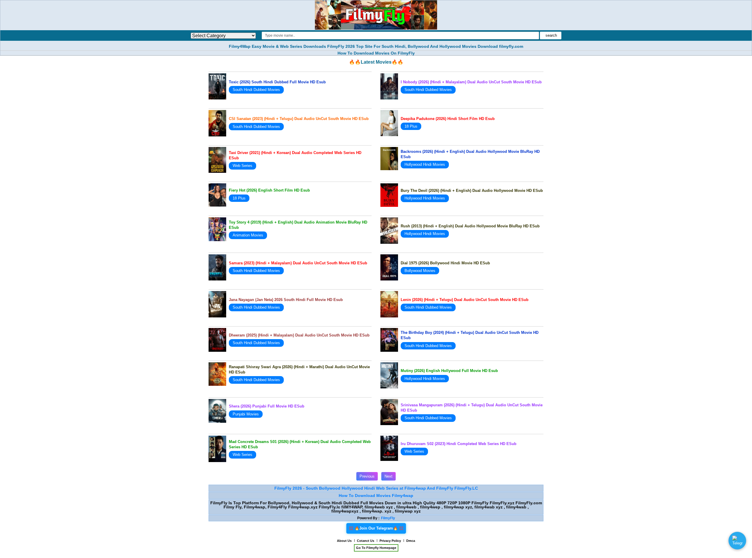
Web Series (242, 165)
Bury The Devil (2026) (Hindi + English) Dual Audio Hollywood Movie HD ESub (472, 190)
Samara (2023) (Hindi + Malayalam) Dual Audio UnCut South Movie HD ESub (298, 263)
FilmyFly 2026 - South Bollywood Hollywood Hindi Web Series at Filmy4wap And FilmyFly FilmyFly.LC (376, 488)
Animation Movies (248, 235)
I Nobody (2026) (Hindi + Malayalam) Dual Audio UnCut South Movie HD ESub (471, 82)
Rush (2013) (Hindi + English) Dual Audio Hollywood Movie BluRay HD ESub (470, 226)
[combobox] (400, 35)
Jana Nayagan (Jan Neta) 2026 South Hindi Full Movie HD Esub (286, 299)
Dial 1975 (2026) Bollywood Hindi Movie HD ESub (445, 263)
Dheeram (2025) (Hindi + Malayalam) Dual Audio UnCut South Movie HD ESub (299, 335)
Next (388, 476)
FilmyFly (388, 518)
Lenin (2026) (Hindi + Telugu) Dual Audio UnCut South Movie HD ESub (464, 299)
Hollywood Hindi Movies (424, 164)
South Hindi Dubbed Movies (256, 89)
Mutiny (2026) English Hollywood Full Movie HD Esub (449, 370)
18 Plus (410, 126)
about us (344, 540)
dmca (410, 540)
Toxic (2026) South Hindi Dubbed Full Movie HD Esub (277, 82)
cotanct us (365, 540)
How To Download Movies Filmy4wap (376, 495)
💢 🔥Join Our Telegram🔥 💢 (376, 528)
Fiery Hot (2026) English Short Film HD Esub (269, 190)
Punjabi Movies (246, 414)
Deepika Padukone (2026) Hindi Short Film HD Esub (448, 118)
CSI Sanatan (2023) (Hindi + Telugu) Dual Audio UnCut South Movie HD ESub (299, 118)
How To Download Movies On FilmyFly (376, 53)
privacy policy (390, 540)
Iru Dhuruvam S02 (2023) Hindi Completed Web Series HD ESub (458, 444)
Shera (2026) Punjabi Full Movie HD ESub (266, 406)
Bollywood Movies (419, 270)
